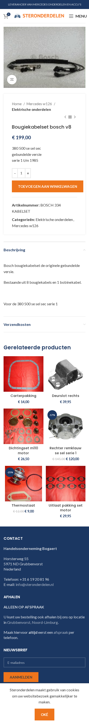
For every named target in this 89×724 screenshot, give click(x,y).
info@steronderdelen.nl (35, 584)
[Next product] (74, 117)
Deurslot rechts (65, 395)
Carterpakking (23, 395)
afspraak (61, 632)
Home (17, 104)
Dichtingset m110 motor (23, 450)
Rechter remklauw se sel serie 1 (65, 450)
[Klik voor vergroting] (12, 79)
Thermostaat (23, 505)
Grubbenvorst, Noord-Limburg (32, 622)
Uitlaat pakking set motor (66, 508)
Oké (44, 714)
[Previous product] (65, 117)
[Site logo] (39, 15)
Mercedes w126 (39, 104)
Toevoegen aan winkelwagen (47, 186)
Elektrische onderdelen (31, 109)
